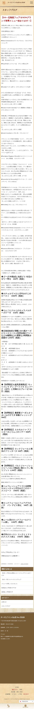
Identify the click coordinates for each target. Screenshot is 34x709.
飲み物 (13, 692)
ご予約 (20, 694)
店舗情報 (7, 694)
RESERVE (25, 707)
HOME (17, 687)
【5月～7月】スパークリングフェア (11, 579)
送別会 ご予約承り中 (7, 592)
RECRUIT (26, 694)
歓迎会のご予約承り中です (9, 587)
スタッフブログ (24, 563)
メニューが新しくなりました (9, 583)
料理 (21, 689)
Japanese (25, 701)
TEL (8, 707)
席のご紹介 (20, 692)
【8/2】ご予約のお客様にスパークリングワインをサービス (16, 574)
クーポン (14, 694)
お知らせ (4, 602)
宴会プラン (15, 689)
